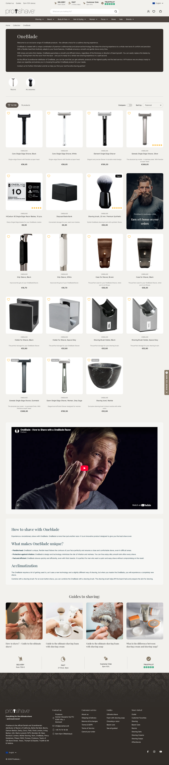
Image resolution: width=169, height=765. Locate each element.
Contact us (10, 3)
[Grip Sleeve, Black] (24, 252)
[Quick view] (39, 115)
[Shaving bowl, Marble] (104, 375)
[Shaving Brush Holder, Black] (104, 315)
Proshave (15, 759)
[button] (166, 382)
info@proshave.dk (62, 726)
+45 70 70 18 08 (61, 730)
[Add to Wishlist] (8, 113)
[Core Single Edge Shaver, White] (64, 128)
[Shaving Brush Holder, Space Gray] (144, 315)
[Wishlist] (154, 11)
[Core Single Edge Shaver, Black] (24, 128)
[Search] (115, 11)
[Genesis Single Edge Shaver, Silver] (144, 128)
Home (8, 25)
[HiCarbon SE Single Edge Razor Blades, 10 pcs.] (24, 191)
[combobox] (84, 11)
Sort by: (139, 105)
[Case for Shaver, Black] (144, 252)
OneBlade (24, 151)
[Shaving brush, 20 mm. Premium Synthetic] (104, 191)
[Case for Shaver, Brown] (104, 252)
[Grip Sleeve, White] (64, 252)
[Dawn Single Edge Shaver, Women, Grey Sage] (64, 375)
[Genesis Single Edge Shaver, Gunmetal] (24, 375)
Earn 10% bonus (29, 3)
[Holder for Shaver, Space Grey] (64, 315)
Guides (18, 3)
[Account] (148, 11)
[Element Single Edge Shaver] (104, 128)
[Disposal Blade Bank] (64, 191)
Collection (16, 25)
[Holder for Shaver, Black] (24, 315)
